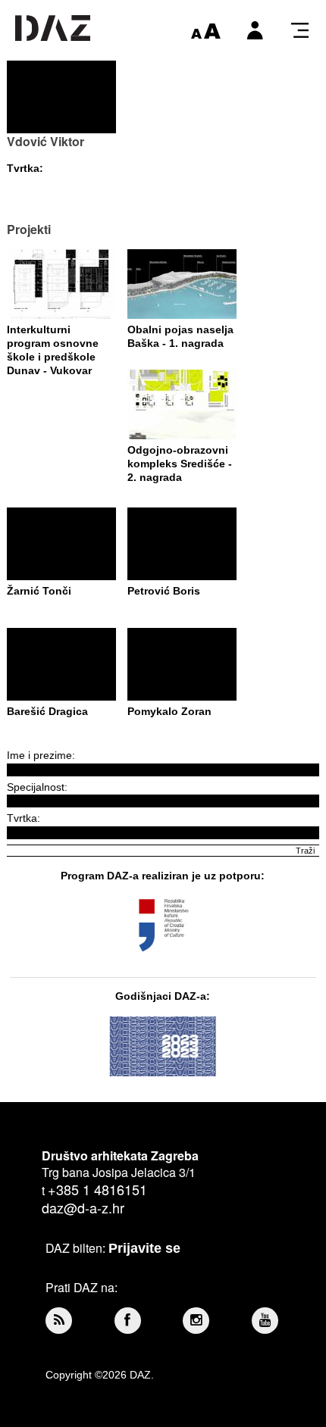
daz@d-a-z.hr (83, 1207)
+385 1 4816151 (97, 1189)
